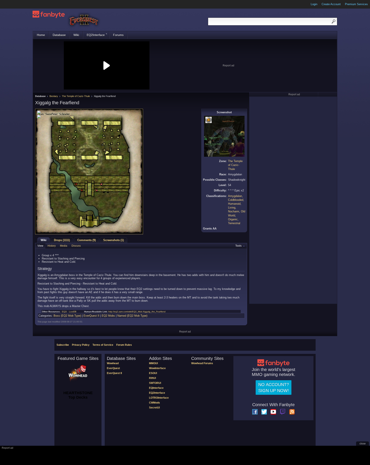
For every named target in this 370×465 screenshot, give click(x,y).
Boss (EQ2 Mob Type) (67, 315)
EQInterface (156, 387)
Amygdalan (235, 196)
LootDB (72, 311)
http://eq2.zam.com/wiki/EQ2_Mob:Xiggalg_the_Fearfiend (137, 311)
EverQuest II (91, 315)
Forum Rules (124, 344)
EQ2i (64, 311)
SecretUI (154, 407)
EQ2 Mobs (108, 315)
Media (63, 245)
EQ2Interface (96, 35)
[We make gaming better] (13, 4)
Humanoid (234, 203)
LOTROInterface (159, 397)
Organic (233, 219)
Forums (118, 35)
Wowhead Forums (202, 363)
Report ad (228, 65)
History (52, 245)
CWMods (154, 402)
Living (231, 207)
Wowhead (113, 363)
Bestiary (53, 96)
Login (314, 4)
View (40, 245)
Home (41, 35)
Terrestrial (234, 223)
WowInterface (157, 368)
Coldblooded (235, 199)
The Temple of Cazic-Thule (76, 96)
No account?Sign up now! (273, 387)
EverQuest (113, 368)
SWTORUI (155, 383)
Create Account (331, 4)
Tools (238, 245)
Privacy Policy (81, 344)
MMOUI (153, 363)
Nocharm (233, 211)
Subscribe (63, 344)
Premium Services (356, 4)
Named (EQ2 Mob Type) (132, 315)
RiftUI (152, 378)
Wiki (76, 35)
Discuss (76, 245)
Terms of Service (102, 344)
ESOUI (153, 373)
